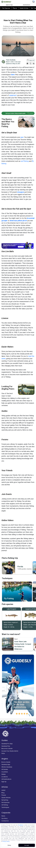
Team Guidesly (10, 60)
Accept (26, 845)
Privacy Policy (6, 841)
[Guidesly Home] (6, 2)
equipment (13, 95)
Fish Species (6, 8)
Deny (9, 845)
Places (15, 8)
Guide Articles (24, 8)
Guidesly (20, 825)
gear (22, 137)
